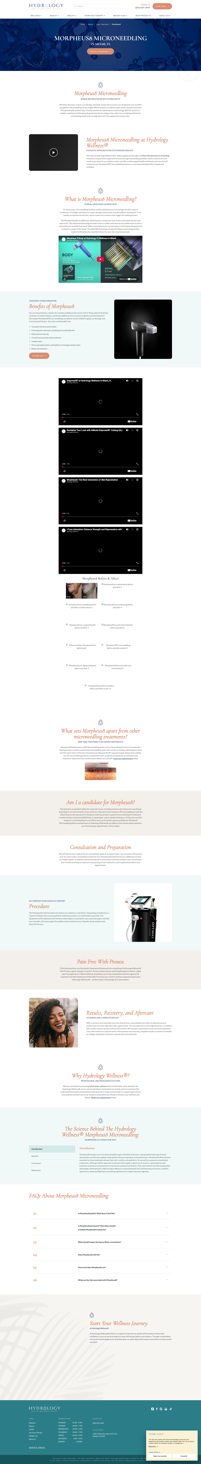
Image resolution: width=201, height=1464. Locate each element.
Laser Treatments (102, 24)
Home (83, 24)
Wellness (32, 1423)
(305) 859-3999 (142, 7)
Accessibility (86, 1460)
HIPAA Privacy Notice (101, 1460)
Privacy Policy (55, 1460)
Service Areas (37, 1447)
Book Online (161, 6)
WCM (107, 1458)
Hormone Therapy (35, 1432)
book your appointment (123, 758)
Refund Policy (131, 1460)
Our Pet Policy (118, 1460)
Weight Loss (33, 1436)
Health (31, 1429)
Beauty (90, 24)
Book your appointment (101, 1097)
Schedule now (37, 355)
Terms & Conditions (71, 1460)
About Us (32, 1439)
